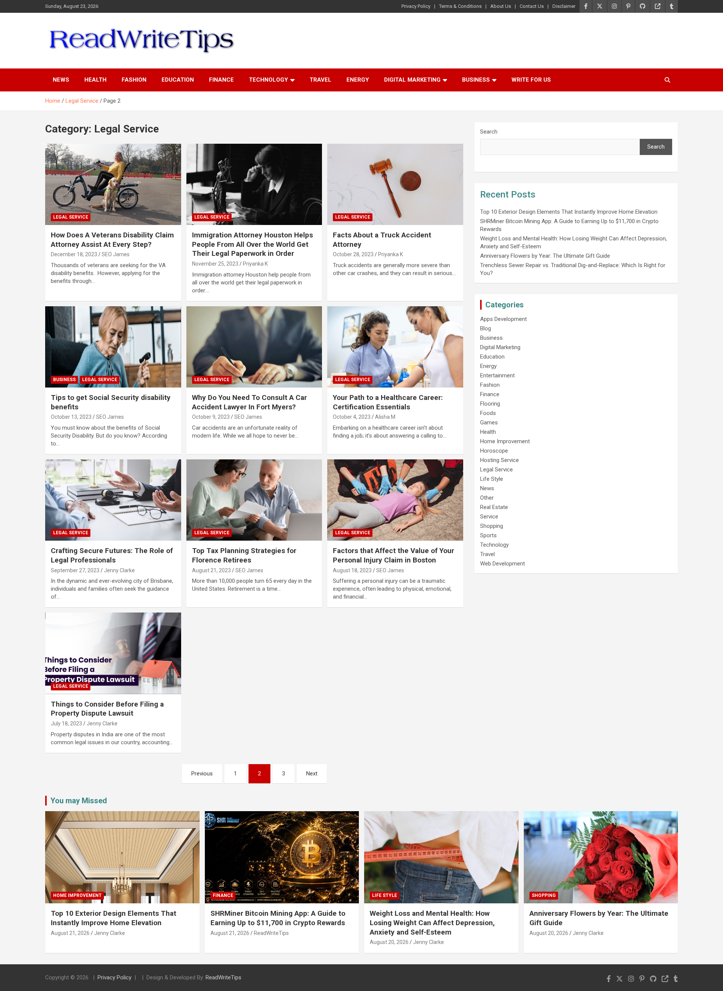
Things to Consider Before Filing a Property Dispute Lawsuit (107, 709)
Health (95, 79)
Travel (320, 79)
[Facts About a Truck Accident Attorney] (395, 184)
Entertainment (497, 375)
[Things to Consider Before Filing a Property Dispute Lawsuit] (113, 654)
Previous (202, 773)
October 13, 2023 (71, 417)
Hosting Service (499, 460)
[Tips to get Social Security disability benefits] (113, 347)
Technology (268, 79)
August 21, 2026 (70, 933)
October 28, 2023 (353, 254)
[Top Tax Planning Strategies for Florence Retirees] (254, 500)
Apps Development (503, 319)
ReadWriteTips (271, 933)
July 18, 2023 (66, 723)
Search (488, 131)
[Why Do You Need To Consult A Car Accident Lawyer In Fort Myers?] (254, 347)
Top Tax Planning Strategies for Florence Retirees (244, 555)
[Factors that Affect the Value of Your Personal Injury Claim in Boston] (395, 500)
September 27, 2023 (75, 570)
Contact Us (532, 6)
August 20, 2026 (389, 942)
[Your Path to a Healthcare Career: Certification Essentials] (395, 347)
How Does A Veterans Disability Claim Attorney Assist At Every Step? (112, 240)
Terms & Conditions (460, 6)
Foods (488, 413)
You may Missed (78, 800)
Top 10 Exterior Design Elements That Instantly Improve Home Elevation (568, 211)
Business (476, 79)
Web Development (502, 563)
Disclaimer (563, 6)
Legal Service (70, 217)
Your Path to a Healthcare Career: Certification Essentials (388, 402)
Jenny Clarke (119, 570)
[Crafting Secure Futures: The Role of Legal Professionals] (113, 500)
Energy (357, 79)
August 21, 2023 (211, 570)
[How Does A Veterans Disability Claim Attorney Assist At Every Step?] (113, 184)
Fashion (134, 79)
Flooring (490, 403)
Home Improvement (505, 441)
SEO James (116, 254)
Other (487, 497)
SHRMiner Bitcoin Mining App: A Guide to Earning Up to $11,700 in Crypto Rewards (277, 918)
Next (311, 773)
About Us (500, 6)
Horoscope (494, 450)
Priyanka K (255, 264)
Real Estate (494, 507)
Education (178, 79)
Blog (485, 328)
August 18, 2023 (352, 570)
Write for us (531, 79)
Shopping (491, 526)
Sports (488, 535)
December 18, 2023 (74, 254)
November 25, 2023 (215, 264)
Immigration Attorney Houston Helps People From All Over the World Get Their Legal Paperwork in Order (252, 244)
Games (489, 422)
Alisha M (385, 417)
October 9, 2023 (211, 417)
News (61, 79)
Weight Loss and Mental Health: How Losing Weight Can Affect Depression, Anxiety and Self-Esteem (432, 922)
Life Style (491, 479)
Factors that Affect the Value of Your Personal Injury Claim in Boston (393, 555)
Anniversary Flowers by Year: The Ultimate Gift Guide (545, 255)
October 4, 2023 (352, 417)
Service (489, 516)
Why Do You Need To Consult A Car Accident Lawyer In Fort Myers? (249, 402)
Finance (221, 79)
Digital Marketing (412, 79)
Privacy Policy (415, 6)
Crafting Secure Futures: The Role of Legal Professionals (112, 555)
